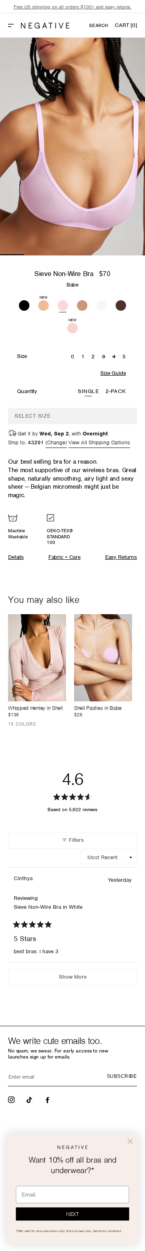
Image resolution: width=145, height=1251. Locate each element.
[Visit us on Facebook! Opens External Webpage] (48, 1099)
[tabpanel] (72, 146)
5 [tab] (109, 254)
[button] (14, 25)
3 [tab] (60, 254)
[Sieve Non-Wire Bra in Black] (24, 304)
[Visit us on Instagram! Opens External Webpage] (12, 1099)
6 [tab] (133, 254)
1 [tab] (12, 254)
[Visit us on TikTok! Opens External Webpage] (30, 1099)
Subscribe (122, 1076)
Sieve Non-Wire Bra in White (48, 907)
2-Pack (116, 391)
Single (88, 391)
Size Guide (113, 373)
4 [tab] (84, 254)
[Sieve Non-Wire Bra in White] (101, 304)
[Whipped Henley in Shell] (37, 657)
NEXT (72, 1214)
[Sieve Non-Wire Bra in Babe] (63, 304)
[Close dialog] (130, 1141)
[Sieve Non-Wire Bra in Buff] (82, 304)
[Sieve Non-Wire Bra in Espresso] (121, 304)
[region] (72, 7)
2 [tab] (36, 254)
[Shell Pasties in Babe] (103, 657)
